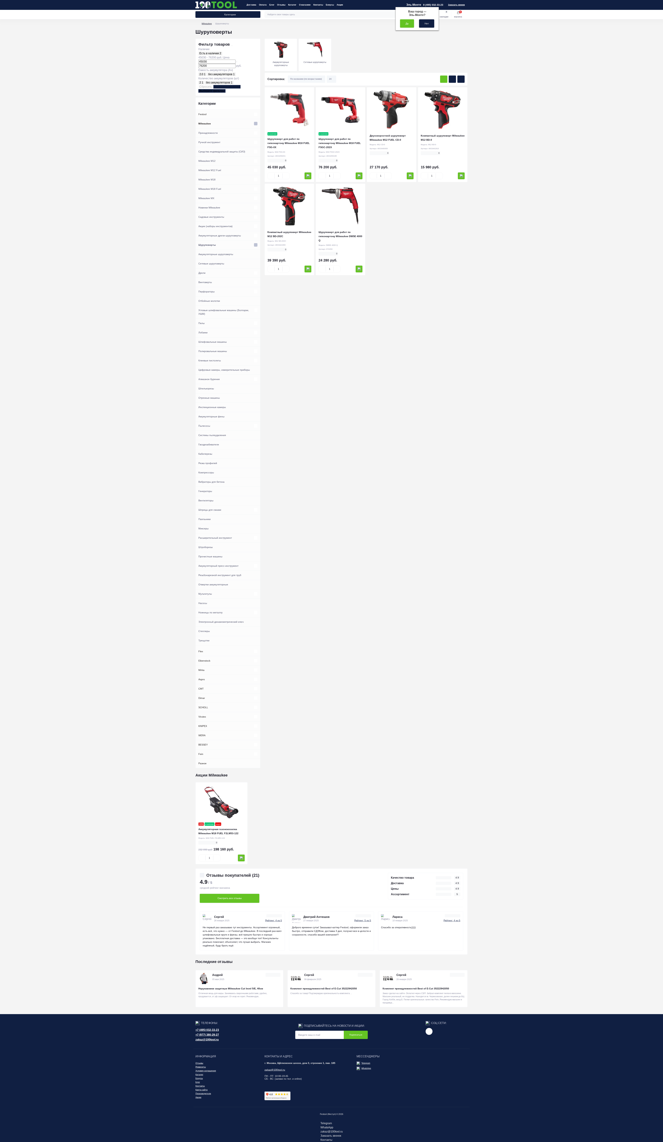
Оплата (263, 5)
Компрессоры (206, 472)
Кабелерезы (205, 453)
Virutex (202, 716)
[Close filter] (232, 45)
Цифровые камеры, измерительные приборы (224, 369)
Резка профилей (207, 463)
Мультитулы (205, 593)
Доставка (251, 5)
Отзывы (281, 5)
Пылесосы (204, 425)
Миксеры (203, 528)
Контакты (318, 5)
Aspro (201, 679)
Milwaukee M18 (206, 179)
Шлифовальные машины (212, 341)
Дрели (201, 273)
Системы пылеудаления (212, 435)
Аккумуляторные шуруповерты (215, 254)
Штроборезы (205, 547)
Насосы (202, 603)
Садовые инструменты (211, 217)
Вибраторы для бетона (211, 481)
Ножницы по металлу (210, 612)
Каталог (292, 5)
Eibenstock (204, 660)
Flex (200, 651)
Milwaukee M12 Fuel (209, 170)
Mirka (201, 670)
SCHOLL (203, 707)
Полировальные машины (212, 351)
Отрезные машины (209, 397)
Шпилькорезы (206, 388)
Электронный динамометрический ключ (221, 621)
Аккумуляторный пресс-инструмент (218, 565)
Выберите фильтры (226, 86)
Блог (271, 5)
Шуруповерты (207, 245)
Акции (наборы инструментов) (215, 226)
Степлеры (204, 631)
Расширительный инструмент (215, 537)
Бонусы (330, 5)
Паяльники (204, 519)
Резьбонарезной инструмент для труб (219, 575)
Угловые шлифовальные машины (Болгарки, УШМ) (223, 312)
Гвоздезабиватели (208, 444)
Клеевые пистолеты (209, 360)
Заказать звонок (456, 5)
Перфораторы (206, 291)
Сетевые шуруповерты (211, 263)
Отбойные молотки (209, 300)
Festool (202, 114)
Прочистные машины (210, 556)
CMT (201, 688)
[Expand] (255, 114)
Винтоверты (205, 282)
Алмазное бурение (209, 379)
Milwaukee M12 (206, 161)
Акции (340, 5)
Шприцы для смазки (209, 509)
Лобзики (203, 332)
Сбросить (205, 86)
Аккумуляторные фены (211, 416)
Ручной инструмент (209, 142)
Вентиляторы (205, 500)
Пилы (201, 323)
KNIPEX (202, 726)
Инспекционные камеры (212, 407)
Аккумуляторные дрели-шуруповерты (219, 235)
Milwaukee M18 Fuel (209, 189)
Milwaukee (207, 23)
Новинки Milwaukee (209, 207)
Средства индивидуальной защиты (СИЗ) (221, 151)
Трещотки (203, 640)
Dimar (201, 698)
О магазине (305, 5)
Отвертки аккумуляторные (213, 584)
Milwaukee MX (206, 198)
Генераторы (205, 491)
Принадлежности (208, 133)
